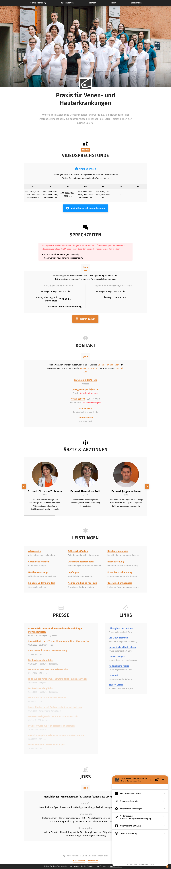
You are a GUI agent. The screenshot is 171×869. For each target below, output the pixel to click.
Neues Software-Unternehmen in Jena (46, 744)
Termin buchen (36, 2)
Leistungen (136, 2)
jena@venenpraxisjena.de (85, 389)
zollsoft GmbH (116, 684)
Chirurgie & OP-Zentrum (121, 628)
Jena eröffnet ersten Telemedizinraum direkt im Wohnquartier (58, 641)
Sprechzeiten (67, 2)
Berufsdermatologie (117, 551)
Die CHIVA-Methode (118, 637)
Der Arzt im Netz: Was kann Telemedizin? (48, 669)
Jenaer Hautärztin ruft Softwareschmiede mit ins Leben (55, 707)
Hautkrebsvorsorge (38, 572)
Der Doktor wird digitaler (40, 660)
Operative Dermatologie (119, 583)
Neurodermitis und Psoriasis (82, 583)
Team (113, 2)
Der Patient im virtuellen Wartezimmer (47, 697)
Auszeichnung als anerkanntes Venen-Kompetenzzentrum (56, 735)
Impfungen (73, 572)
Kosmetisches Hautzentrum (122, 647)
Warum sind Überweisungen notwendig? (62, 254)
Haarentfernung (115, 561)
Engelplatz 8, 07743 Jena (85, 380)
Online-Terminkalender (108, 364)
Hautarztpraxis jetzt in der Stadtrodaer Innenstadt (53, 716)
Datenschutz (79, 860)
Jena (85, 267)
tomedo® (113, 675)
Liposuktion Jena (117, 656)
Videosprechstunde (88, 368)
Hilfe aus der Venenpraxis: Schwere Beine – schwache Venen (57, 678)
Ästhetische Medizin (78, 551)
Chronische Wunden (38, 561)
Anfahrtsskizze (85, 417)
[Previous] (24, 486)
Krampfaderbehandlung (119, 572)
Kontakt (92, 2)
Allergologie (34, 551)
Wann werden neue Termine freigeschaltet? (63, 257)
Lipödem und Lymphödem (41, 583)
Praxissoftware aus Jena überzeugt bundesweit (51, 725)
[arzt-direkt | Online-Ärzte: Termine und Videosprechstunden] (85, 168)
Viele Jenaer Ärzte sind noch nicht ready (47, 650)
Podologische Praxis (119, 665)
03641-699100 (78, 398)
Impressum (93, 860)
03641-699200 (85, 408)
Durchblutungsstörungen (81, 561)
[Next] (147, 486)
